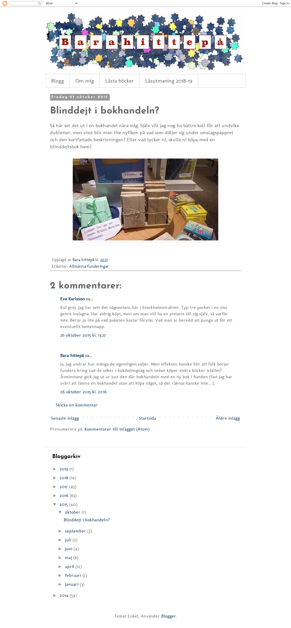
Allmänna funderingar (89, 266)
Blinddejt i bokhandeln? (87, 519)
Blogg (57, 80)
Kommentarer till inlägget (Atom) (117, 429)
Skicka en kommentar (77, 405)
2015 (64, 504)
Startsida (147, 418)
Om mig (84, 80)
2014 (65, 595)
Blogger (168, 616)
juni (69, 548)
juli (69, 539)
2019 (65, 469)
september (76, 531)
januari (72, 584)
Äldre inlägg (228, 418)
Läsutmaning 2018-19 (168, 80)
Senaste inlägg (65, 418)
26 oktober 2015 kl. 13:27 (83, 335)
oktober (73, 512)
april (70, 566)
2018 (65, 477)
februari (74, 575)
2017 (64, 486)
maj (69, 557)
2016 (65, 495)
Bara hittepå (72, 355)
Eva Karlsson (72, 298)
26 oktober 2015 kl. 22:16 (83, 391)
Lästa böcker (119, 80)
